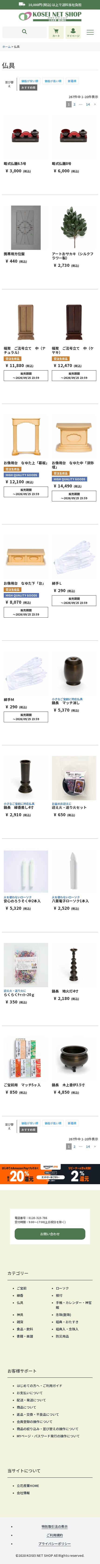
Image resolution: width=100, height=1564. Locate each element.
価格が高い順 (53, 81)
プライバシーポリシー (54, 1543)
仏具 (20, 1302)
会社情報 (23, 1492)
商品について (26, 1407)
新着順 (72, 81)
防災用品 (62, 1336)
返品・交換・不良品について (38, 1414)
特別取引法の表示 (55, 1526)
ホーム (6, 46)
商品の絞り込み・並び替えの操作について (48, 1428)
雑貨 (20, 1321)
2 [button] (74, 104)
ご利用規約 (55, 1535)
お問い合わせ (50, 1234)
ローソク (62, 1288)
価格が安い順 (29, 81)
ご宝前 (22, 1288)
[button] (95, 104)
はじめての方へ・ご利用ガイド (39, 1385)
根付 (59, 1295)
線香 (20, 1295)
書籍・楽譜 (25, 1336)
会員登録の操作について (35, 1421)
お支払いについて (30, 1392)
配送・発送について (31, 1400)
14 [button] (88, 104)
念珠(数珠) (63, 1314)
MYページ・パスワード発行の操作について (48, 1436)
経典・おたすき (67, 1321)
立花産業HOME (28, 1485)
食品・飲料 (25, 1329)
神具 (20, 1314)
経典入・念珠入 (67, 1329)
